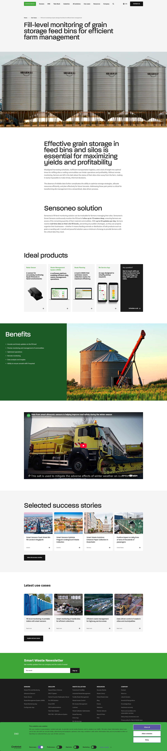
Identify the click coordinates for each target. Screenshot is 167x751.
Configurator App (29, 707)
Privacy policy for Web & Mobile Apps (132, 720)
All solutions (77, 4)
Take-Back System (53, 711)
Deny (147, 740)
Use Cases (34, 17)
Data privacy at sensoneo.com (130, 716)
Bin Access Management (79, 704)
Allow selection (147, 733)
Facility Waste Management (80, 697)
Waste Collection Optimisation (81, 711)
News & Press (101, 714)
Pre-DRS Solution (53, 700)
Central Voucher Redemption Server (58, 697)
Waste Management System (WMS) (34, 700)
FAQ (98, 718)
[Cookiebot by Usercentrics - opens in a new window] (16, 747)
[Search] (113, 4)
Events (99, 704)
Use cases (87, 4)
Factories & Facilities (78, 690)
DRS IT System (52, 693)
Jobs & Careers (125, 697)
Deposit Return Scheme (55, 690)
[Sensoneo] (30, 4)
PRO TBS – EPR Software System (57, 714)
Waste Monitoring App (30, 704)
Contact (123, 690)
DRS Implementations (54, 707)
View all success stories (34, 557)
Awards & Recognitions (128, 700)
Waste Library (101, 693)
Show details (104, 747)
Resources (96, 4)
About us (123, 693)
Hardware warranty (127, 707)
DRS (48, 4)
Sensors (41, 4)
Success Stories (101, 690)
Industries (66, 4)
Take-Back (56, 4)
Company (106, 4)
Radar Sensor (28, 697)
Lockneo (75, 707)
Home (25, 17)
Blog (98, 700)
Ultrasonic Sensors (29, 693)
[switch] (59, 747)
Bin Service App (77, 721)
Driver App (75, 718)
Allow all (147, 727)
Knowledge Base (126, 704)
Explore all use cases (33, 638)
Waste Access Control (78, 700)
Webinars (99, 707)
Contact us (136, 4)
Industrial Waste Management (81, 693)
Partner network (101, 711)
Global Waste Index (102, 697)
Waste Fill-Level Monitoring (32, 690)
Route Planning (76, 714)
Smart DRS (51, 704)
